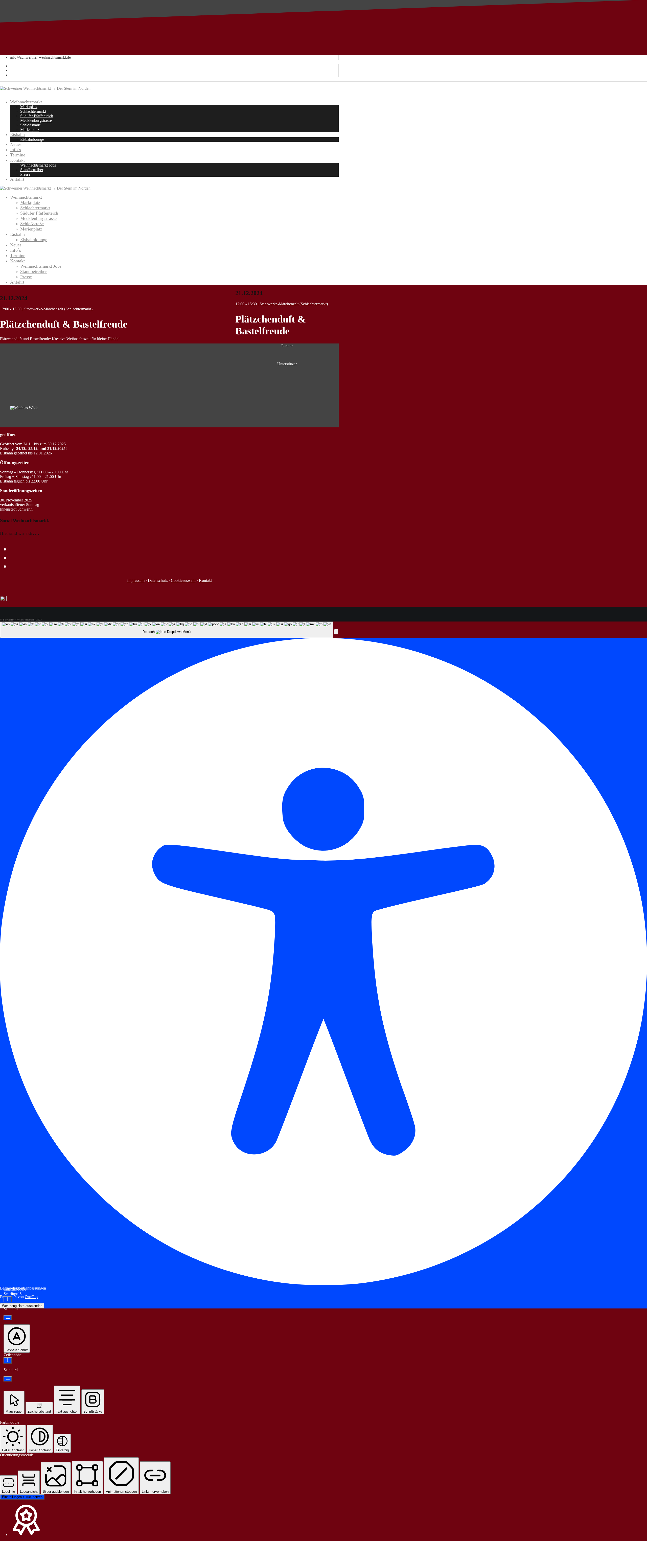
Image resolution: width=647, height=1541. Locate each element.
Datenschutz (158, 580)
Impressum (136, 580)
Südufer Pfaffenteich (39, 213)
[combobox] (166, 630)
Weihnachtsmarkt (26, 197)
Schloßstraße (32, 223)
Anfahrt (17, 282)
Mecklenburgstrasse (38, 218)
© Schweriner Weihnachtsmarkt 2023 (21, 619)
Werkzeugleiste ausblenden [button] (22, 1306)
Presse (26, 276)
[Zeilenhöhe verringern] (8, 1379)
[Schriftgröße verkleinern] (8, 1317)
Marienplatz (31, 229)
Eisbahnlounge (33, 239)
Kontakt (17, 260)
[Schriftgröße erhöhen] (8, 1299)
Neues (15, 244)
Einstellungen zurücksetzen (22, 1497)
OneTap (31, 1297)
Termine (17, 255)
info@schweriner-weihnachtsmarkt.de (40, 57)
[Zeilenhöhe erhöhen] (8, 1360)
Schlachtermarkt (35, 207)
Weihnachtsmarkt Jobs (40, 266)
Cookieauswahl (183, 580)
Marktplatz (30, 202)
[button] (336, 631)
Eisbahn (17, 234)
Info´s (15, 250)
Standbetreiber (33, 271)
